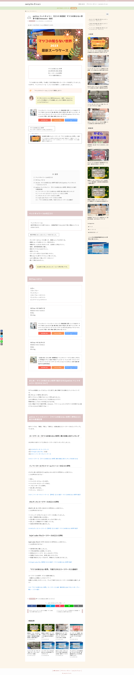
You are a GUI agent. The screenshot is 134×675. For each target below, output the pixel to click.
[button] (31, 606)
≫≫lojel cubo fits (37, 451)
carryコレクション (33, 4)
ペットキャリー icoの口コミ (44, 177)
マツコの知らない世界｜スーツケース (46, 598)
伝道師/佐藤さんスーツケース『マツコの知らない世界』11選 (61, 136)
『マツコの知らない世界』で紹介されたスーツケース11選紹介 (55, 200)
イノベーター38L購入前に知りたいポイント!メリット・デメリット (98, 28)
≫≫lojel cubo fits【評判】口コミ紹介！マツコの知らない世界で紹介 (50, 562)
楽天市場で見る (44, 120)
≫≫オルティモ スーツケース (40, 449)
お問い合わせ (56, 670)
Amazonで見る (57, 120)
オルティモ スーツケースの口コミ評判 (49, 195)
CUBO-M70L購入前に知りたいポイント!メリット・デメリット (98, 24)
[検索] (108, 1)
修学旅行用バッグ (93, 232)
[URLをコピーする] (78, 606)
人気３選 (73, 8)
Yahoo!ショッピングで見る (71, 120)
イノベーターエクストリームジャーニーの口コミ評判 (53, 193)
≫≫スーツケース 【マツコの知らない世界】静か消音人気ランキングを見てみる (53, 459)
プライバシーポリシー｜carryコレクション (71, 670)
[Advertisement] (55, 156)
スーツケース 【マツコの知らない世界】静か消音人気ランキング (56, 191)
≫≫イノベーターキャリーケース (41, 454)
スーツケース (32, 21)
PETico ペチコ (40, 180)
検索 (107, 14)
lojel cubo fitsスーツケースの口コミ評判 (50, 198)
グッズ (91, 226)
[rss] (106, 1)
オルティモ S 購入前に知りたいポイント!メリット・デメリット (98, 20)
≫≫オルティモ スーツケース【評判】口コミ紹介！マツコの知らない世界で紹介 (53, 528)
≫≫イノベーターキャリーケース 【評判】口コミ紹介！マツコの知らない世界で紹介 (54, 494)
